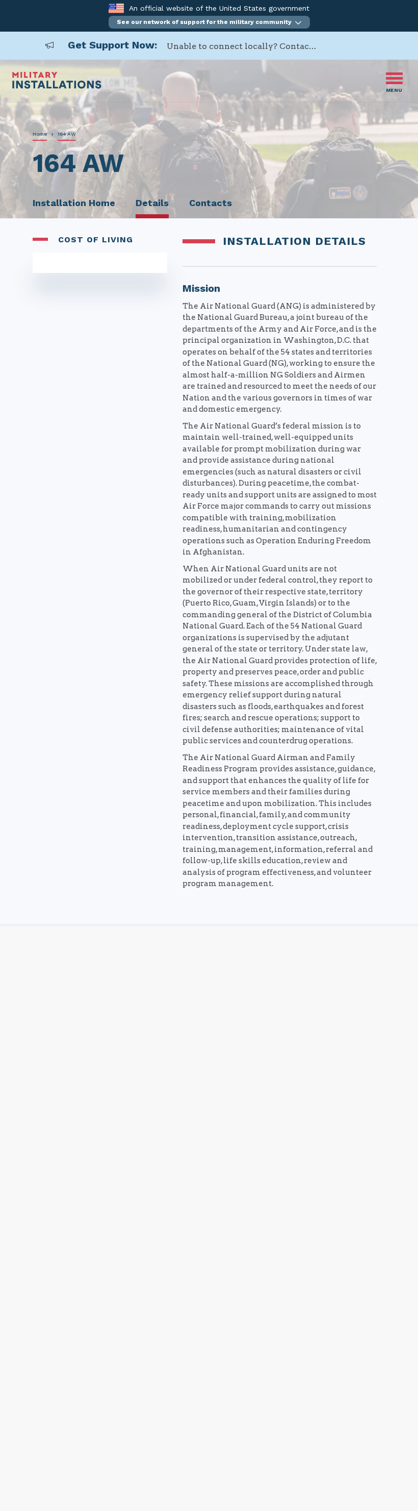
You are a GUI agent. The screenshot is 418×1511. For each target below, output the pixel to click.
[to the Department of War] (116, 8)
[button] (209, 22)
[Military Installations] (56, 86)
